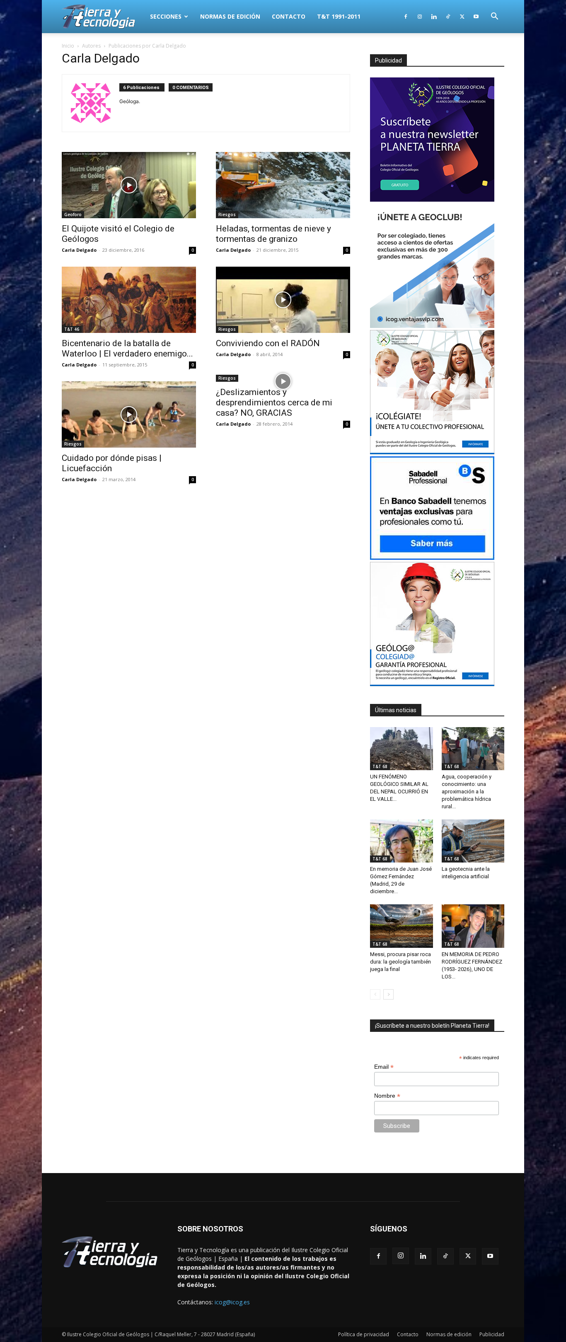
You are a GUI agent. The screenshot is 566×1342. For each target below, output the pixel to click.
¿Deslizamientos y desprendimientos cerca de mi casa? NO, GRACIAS (274, 402)
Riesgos (227, 214)
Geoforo (73, 214)
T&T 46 (71, 329)
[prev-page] (375, 994)
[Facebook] (405, 16)
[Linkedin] (434, 16)
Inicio (68, 45)
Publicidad (491, 1334)
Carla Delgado (79, 250)
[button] (494, 17)
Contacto (288, 16)
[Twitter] (462, 16)
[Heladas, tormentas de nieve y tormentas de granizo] (283, 185)
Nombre (387, 1096)
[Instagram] (420, 16)
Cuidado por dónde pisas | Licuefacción (112, 463)
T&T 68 (379, 766)
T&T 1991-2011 (338, 16)
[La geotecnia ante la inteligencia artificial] (473, 841)
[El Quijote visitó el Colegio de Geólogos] (129, 185)
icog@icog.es (232, 1302)
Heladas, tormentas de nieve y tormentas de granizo (273, 234)
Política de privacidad (363, 1334)
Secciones (165, 16)
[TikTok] (448, 16)
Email (384, 1067)
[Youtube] (476, 16)
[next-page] (388, 994)
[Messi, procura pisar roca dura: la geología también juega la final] (401, 925)
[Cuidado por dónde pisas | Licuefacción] (129, 414)
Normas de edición (230, 16)
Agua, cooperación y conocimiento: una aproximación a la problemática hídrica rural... (466, 791)
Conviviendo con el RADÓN (268, 343)
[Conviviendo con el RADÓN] (283, 300)
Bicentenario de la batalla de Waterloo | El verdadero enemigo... (127, 348)
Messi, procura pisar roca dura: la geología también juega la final (400, 961)
